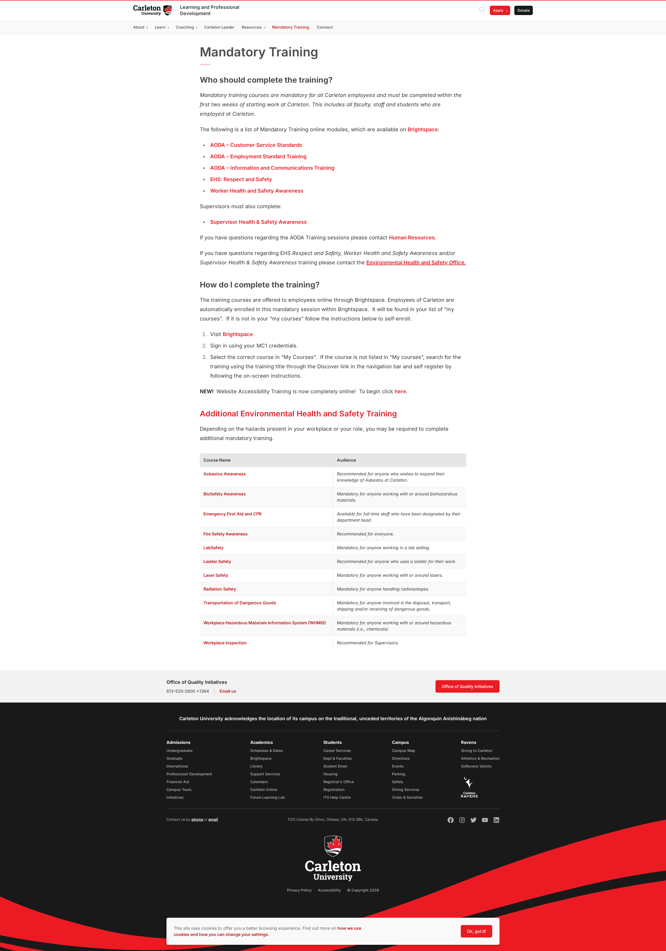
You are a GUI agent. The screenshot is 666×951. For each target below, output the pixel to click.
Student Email (335, 766)
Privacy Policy (299, 890)
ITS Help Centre (337, 797)
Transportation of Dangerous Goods (239, 602)
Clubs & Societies (407, 797)
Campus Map (403, 750)
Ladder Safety (217, 561)
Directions (401, 758)
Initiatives (175, 797)
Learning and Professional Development (209, 10)
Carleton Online (263, 789)
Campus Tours (178, 789)
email (213, 819)
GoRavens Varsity (476, 766)
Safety (397, 781)
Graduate (174, 758)
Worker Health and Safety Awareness (256, 191)
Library (256, 766)
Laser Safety (215, 575)
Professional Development (189, 774)
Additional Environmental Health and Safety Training (298, 413)
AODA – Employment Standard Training (258, 156)
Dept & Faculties (337, 758)
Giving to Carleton (476, 750)
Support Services (265, 774)
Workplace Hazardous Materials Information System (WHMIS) (264, 622)
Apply (498, 10)
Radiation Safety (219, 589)
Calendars (259, 781)
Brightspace (423, 129)
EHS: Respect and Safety (241, 179)
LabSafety (213, 547)
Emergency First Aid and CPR (232, 513)
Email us (228, 691)
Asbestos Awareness (224, 473)
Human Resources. (412, 237)
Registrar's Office (338, 781)
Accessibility (329, 890)
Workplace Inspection (225, 642)
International (177, 766)
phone (197, 819)
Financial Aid (177, 781)
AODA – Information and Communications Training (272, 168)
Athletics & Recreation (480, 758)
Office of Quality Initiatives (467, 686)
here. (401, 391)
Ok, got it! (476, 931)
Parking (398, 774)
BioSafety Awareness (224, 493)
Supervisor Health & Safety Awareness (258, 222)
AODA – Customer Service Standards (256, 145)
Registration (333, 789)
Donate (523, 10)
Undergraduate (179, 750)
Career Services (337, 750)
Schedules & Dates (266, 750)
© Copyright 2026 (363, 890)
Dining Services (405, 789)
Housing (330, 774)
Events (398, 766)
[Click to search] (482, 10)
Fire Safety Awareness (225, 533)
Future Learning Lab (267, 797)
